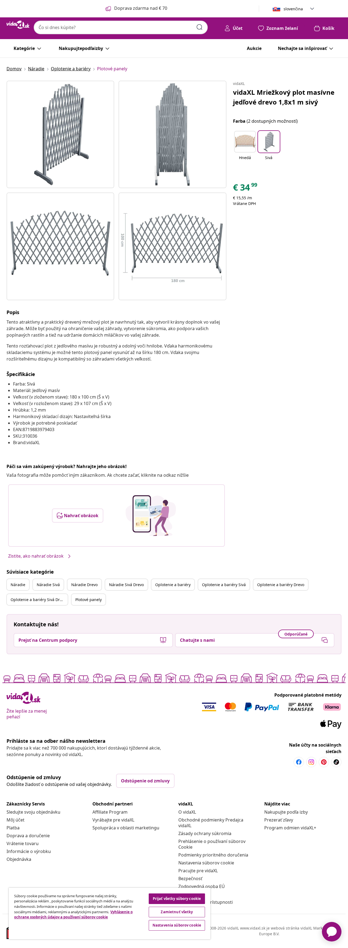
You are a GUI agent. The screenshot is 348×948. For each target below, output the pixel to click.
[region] (109, 913)
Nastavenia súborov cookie (206, 863)
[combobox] (121, 27)
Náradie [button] (18, 584)
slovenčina (293, 8)
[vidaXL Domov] (18, 25)
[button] (245, 149)
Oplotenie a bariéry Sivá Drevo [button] (38, 599)
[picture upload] (151, 515)
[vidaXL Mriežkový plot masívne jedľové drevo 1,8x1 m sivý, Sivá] (60, 134)
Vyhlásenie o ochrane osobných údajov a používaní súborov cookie (73, 914)
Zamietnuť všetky (177, 911)
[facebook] (299, 762)
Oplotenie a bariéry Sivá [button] (224, 584)
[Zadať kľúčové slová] (199, 27)
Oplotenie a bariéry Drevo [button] (280, 584)
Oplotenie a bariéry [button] (173, 584)
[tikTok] (336, 762)
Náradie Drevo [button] (84, 584)
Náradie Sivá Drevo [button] (126, 584)
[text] (245, 188)
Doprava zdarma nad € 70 (140, 8)
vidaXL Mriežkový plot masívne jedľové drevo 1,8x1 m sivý (283, 97)
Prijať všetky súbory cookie (177, 898)
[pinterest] (324, 762)
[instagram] (311, 762)
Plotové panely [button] (88, 599)
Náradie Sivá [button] (48, 584)
